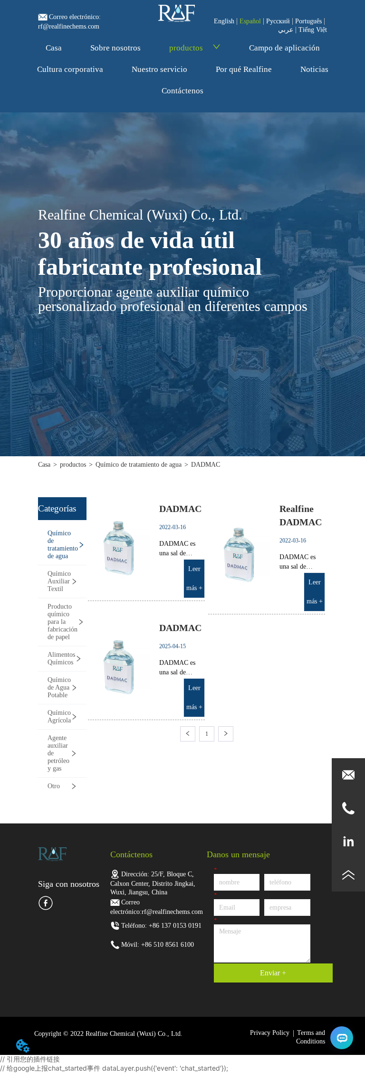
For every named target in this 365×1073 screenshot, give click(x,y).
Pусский (278, 21)
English (224, 21)
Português (308, 21)
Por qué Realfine (244, 69)
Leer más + (194, 578)
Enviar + (273, 973)
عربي (285, 29)
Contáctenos (182, 90)
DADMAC (205, 464)
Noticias (314, 69)
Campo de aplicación (284, 47)
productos (186, 47)
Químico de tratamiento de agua (139, 464)
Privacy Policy (269, 1032)
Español (250, 21)
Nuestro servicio (159, 69)
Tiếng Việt (312, 29)
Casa (54, 47)
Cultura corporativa (70, 69)
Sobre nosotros (115, 47)
